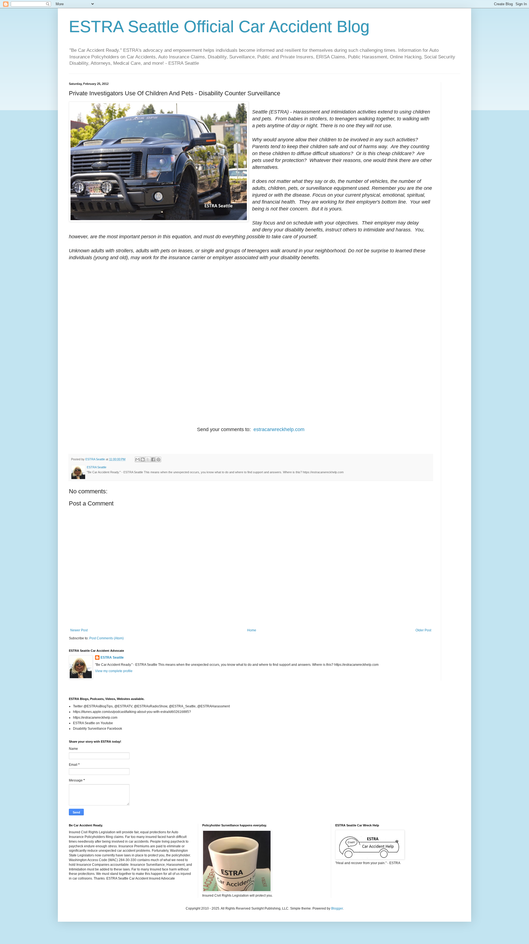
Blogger (337, 908)
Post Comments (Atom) (106, 638)
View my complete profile (114, 671)
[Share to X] (148, 459)
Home (251, 630)
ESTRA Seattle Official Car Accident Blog (219, 26)
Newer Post (79, 630)
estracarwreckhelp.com (278, 429)
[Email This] (137, 459)
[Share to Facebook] (153, 459)
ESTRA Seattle (112, 657)
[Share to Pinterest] (158, 459)
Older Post (423, 630)
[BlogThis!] (142, 459)
